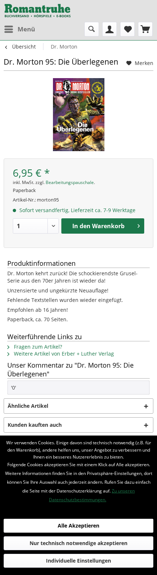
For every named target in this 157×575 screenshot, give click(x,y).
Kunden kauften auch (35, 424)
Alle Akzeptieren (78, 525)
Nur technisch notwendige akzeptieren (78, 543)
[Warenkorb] (145, 29)
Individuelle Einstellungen (78, 560)
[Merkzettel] (127, 29)
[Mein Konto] (109, 29)
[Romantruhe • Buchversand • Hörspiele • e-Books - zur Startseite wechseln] (38, 11)
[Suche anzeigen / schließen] (91, 29)
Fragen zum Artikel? (37, 346)
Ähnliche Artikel (28, 405)
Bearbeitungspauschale (70, 182)
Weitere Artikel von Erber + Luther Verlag (63, 353)
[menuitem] (19, 29)
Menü (26, 29)
